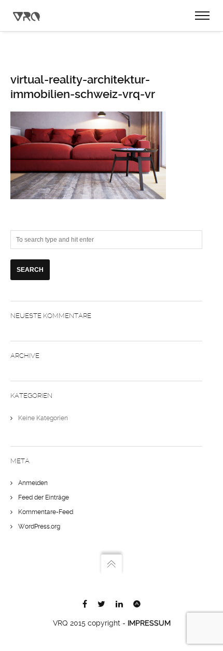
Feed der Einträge (43, 497)
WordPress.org (39, 526)
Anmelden (33, 483)
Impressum (149, 623)
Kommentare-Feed (45, 512)
